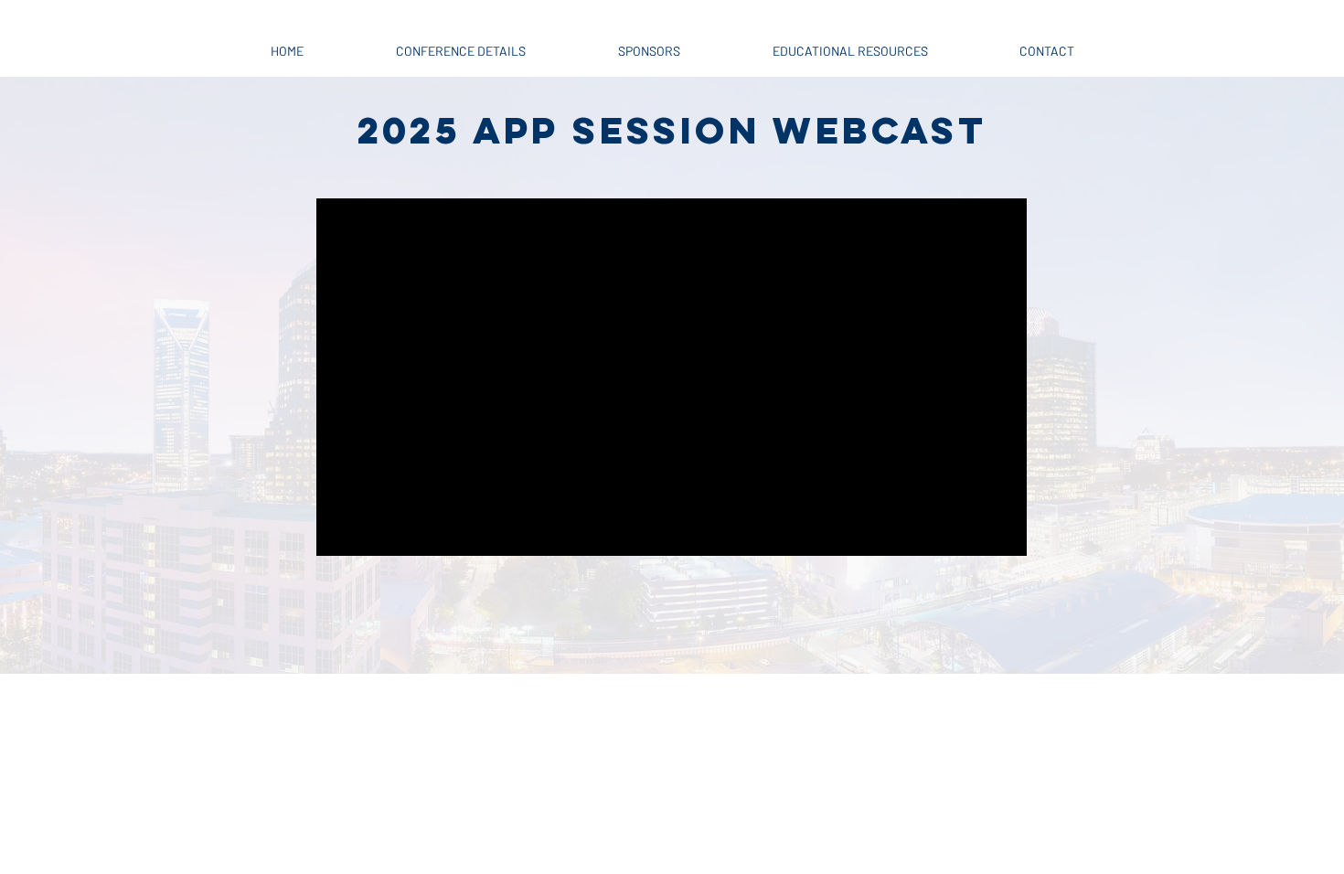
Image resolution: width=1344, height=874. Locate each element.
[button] (460, 43)
